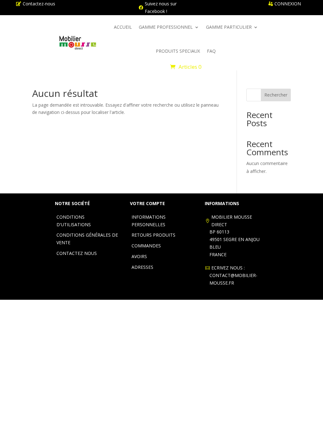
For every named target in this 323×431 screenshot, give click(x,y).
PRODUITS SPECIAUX (178, 51)
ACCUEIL (123, 27)
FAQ (211, 51)
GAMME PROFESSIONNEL (166, 27)
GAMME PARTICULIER (229, 27)
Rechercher (275, 95)
